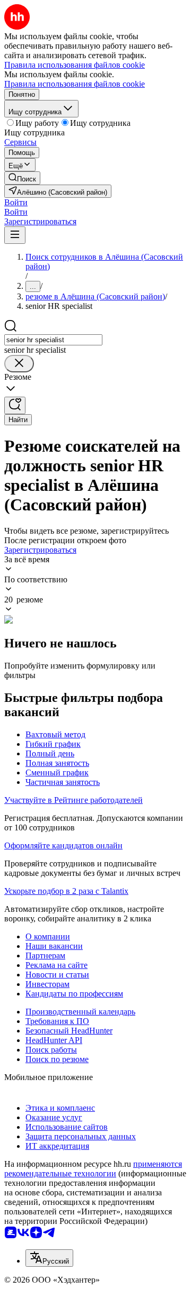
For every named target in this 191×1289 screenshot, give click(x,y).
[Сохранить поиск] (14, 405)
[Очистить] (19, 363)
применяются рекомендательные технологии (93, 1168)
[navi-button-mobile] (14, 235)
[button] (16, 202)
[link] (22, 178)
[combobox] (53, 339)
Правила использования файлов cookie (74, 83)
